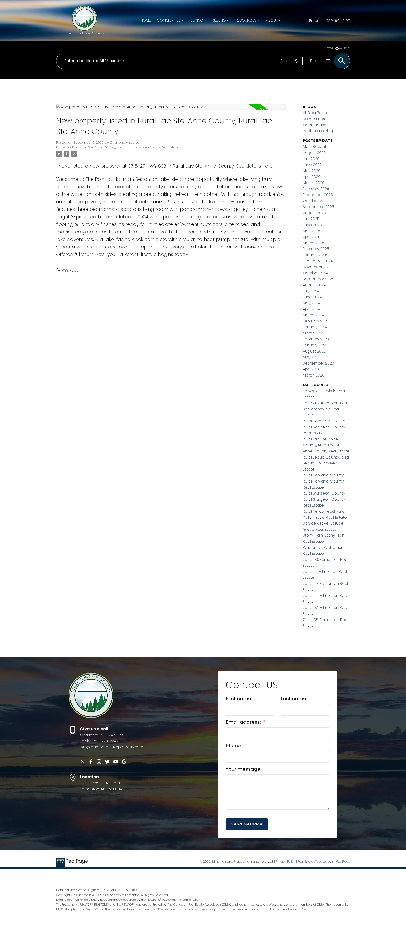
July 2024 (311, 291)
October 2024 (315, 273)
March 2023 (313, 333)
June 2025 (312, 225)
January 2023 (315, 345)
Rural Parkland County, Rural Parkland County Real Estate (323, 481)
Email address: (244, 722)
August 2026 (314, 152)
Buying (197, 20)
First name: (239, 698)
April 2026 (311, 176)
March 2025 (313, 243)
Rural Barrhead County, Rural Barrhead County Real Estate (324, 427)
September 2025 (318, 206)
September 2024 (318, 279)
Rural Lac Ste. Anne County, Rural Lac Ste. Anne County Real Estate (125, 147)
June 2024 (312, 297)
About (271, 20)
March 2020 (313, 375)
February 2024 (316, 321)
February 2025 (316, 248)
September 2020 (318, 363)
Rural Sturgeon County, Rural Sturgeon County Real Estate (324, 499)
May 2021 (311, 357)
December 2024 (318, 261)
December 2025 (318, 194)
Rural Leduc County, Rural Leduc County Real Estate (326, 463)
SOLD (347, 48)
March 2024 (313, 315)
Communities (169, 20)
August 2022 (314, 351)
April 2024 (311, 309)
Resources (246, 20)
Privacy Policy (285, 862)
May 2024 (311, 303)
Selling (219, 20)
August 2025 (314, 213)
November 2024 (317, 267)
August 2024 (314, 285)
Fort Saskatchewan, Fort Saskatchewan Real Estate (325, 409)
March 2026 (313, 182)
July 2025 (311, 218)
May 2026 (311, 170)
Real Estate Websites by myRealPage (324, 862)
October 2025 (316, 201)
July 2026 (311, 158)
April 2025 (311, 237)
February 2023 (316, 339)
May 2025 (311, 231)
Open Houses (315, 125)
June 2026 (312, 164)
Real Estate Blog (318, 131)
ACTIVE (329, 48)
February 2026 (316, 188)
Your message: (243, 769)
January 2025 (315, 255)
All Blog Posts (315, 112)
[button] (82, 761)
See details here (254, 166)
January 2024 (315, 327)
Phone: (234, 745)
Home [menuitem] (146, 20)
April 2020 (311, 369)
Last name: (294, 698)
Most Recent (314, 146)
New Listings (314, 119)
